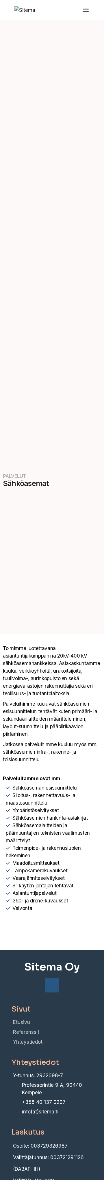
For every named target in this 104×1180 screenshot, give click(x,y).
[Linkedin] (52, 985)
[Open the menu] (86, 10)
